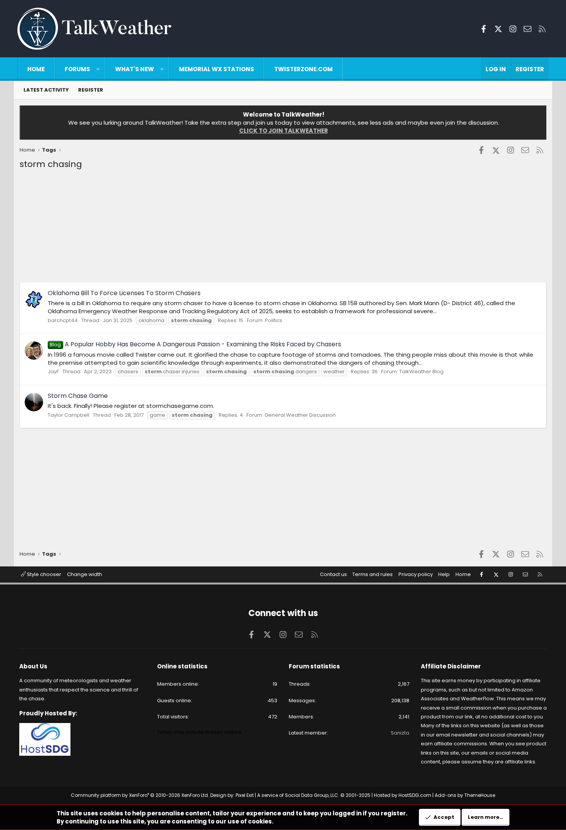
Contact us (333, 574)
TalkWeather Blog (421, 371)
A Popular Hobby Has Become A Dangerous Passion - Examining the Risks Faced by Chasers (195, 344)
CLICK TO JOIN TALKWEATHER (283, 131)
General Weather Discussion (300, 415)
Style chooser (43, 574)
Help (444, 574)
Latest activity (46, 90)
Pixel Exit (245, 795)
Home (36, 69)
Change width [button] (84, 574)
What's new (134, 69)
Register (90, 90)
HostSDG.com (415, 795)
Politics (273, 320)
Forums (77, 69)
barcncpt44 (63, 320)
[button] (98, 69)
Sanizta (400, 732)
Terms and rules (372, 574)
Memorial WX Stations (216, 69)
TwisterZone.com (303, 69)
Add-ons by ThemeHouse (465, 795)
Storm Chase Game (78, 395)
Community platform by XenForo (140, 795)
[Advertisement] (251, 228)
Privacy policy (416, 574)
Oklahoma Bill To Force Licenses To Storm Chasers (124, 293)
